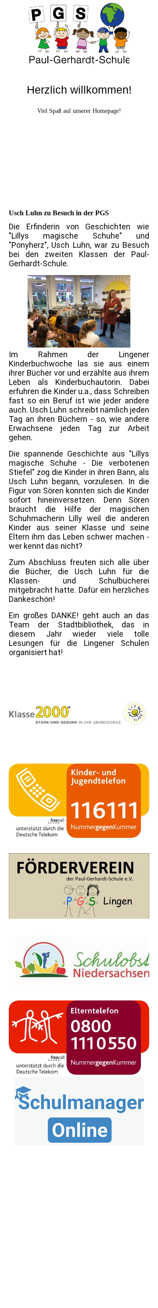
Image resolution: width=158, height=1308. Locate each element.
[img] (79, 33)
